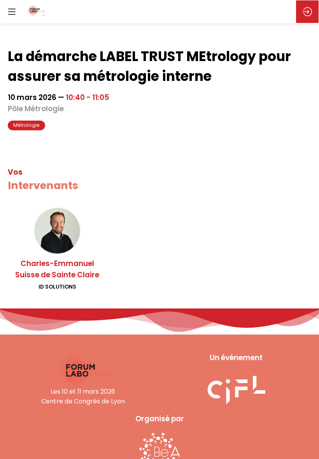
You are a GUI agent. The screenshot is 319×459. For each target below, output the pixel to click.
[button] (11, 11)
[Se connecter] (307, 11)
